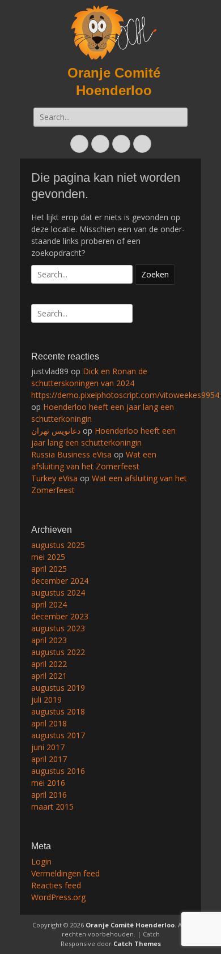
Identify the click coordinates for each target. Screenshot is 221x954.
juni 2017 (48, 747)
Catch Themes (137, 943)
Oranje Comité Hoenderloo (130, 925)
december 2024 (59, 580)
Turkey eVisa (54, 478)
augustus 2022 (58, 652)
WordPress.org (58, 897)
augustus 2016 (58, 770)
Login (41, 861)
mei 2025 (48, 556)
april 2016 (49, 794)
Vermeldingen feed (65, 873)
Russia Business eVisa (71, 454)
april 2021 (49, 675)
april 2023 (49, 640)
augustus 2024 (58, 592)
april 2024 (49, 604)
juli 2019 (46, 699)
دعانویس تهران (55, 430)
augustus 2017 (58, 735)
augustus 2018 (58, 711)
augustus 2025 (58, 545)
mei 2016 (48, 782)
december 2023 (59, 616)
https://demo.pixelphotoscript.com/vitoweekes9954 (125, 395)
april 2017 (49, 759)
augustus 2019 (58, 687)
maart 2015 (52, 806)
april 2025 (49, 568)
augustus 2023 (58, 628)
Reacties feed (56, 885)
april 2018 (49, 723)
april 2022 (49, 663)
